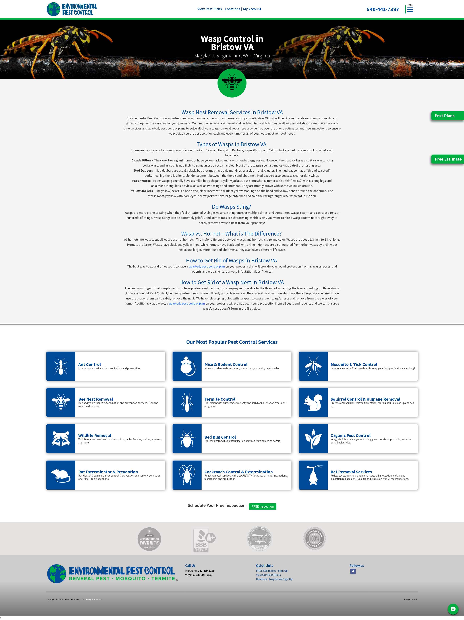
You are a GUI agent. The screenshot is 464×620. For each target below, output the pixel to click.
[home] (72, 9)
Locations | (233, 9)
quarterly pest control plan (207, 266)
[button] (412, 9)
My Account (252, 9)
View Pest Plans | (210, 9)
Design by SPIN (411, 599)
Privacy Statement (93, 599)
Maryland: (199, 570)
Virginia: (198, 575)
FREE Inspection (263, 506)
